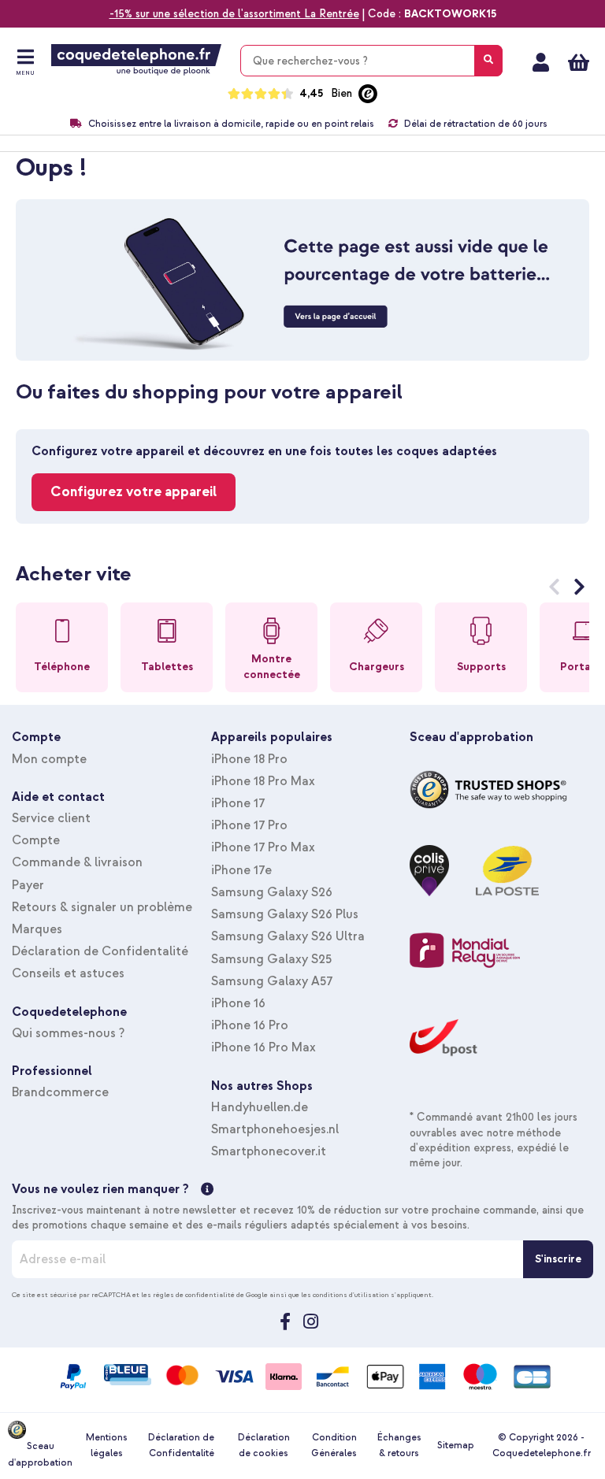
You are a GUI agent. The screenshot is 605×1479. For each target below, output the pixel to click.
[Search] (488, 60)
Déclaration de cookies (264, 1445)
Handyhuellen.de (259, 1107)
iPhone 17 (238, 803)
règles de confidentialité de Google (210, 1294)
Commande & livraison (77, 862)
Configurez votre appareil (133, 492)
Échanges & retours (399, 1445)
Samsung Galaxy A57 (271, 981)
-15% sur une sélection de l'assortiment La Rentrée (234, 13)
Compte (36, 840)
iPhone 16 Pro (249, 1025)
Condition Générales (334, 1445)
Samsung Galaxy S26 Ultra (288, 936)
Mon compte (541, 62)
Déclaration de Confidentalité (100, 951)
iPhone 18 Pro (249, 759)
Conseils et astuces (68, 973)
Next (579, 589)
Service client (51, 818)
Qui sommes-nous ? (68, 1033)
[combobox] (371, 60)
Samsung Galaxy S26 (271, 892)
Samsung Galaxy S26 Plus (284, 914)
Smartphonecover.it (268, 1151)
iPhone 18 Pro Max (263, 781)
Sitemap (455, 1445)
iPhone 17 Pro (249, 825)
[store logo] (136, 60)
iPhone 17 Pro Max (263, 847)
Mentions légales (107, 1445)
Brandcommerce (60, 1092)
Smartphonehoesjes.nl (275, 1129)
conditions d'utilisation (351, 1294)
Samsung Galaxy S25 (271, 959)
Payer (28, 885)
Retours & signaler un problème (102, 907)
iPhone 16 (238, 1003)
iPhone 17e (241, 870)
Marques (37, 929)
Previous (554, 589)
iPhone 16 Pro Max (263, 1047)
